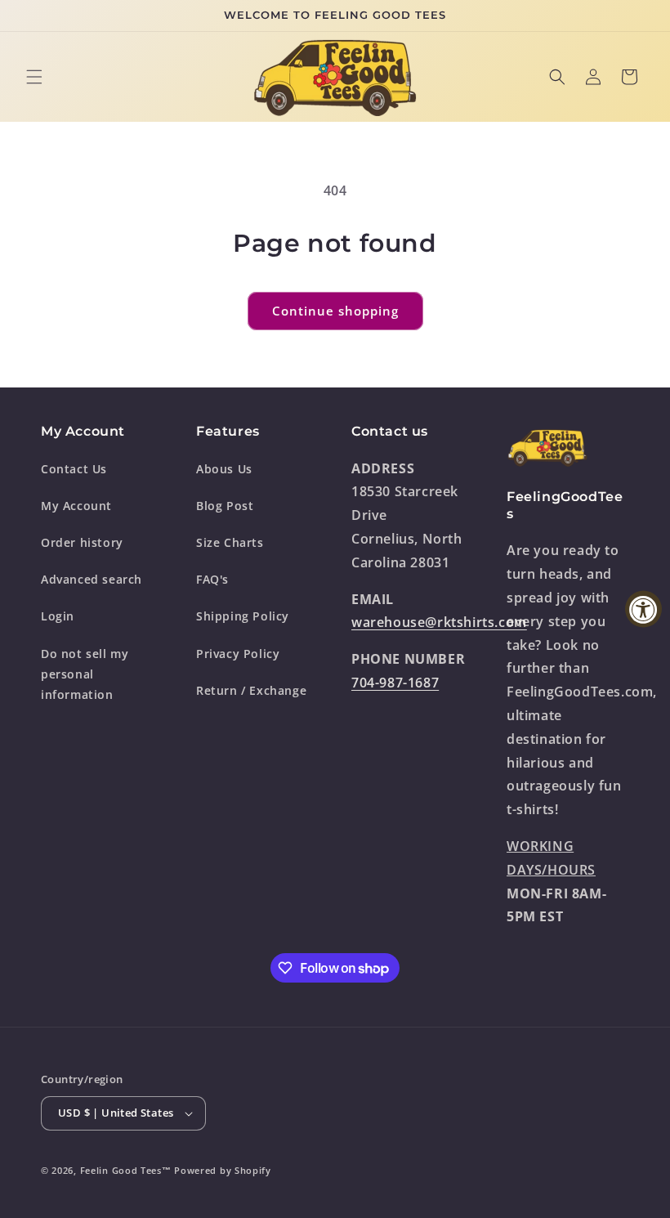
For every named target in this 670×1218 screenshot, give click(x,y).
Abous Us (224, 469)
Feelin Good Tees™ (126, 1170)
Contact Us (74, 469)
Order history (82, 542)
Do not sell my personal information (84, 674)
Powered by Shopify (222, 1170)
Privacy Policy (237, 653)
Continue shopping (335, 310)
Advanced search (91, 579)
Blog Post (224, 505)
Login (57, 616)
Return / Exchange (251, 690)
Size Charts (230, 542)
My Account (76, 505)
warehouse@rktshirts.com (439, 622)
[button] (34, 77)
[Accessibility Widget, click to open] (643, 609)
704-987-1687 (395, 683)
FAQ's (212, 579)
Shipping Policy (242, 616)
